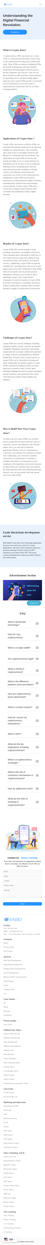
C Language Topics (11, 1071)
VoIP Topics (8, 1139)
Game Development (11, 973)
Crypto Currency (10, 1157)
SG (5, 1003)
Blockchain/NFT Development (15, 977)
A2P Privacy (8, 951)
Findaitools (8, 1015)
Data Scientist (9, 1054)
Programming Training (12, 1228)
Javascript (7, 1110)
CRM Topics (8, 1135)
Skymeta (7, 1011)
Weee (6, 1007)
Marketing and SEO (11, 1106)
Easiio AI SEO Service (12, 1034)
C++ (5, 993)
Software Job (9, 1050)
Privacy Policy (9, 947)
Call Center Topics (10, 1147)
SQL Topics (8, 1181)
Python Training (9, 1220)
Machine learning (10, 1118)
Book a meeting (29, 858)
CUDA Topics (8, 1173)
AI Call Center (9, 1093)
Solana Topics (9, 1079)
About (6, 943)
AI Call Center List (10, 1097)
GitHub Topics (9, 1075)
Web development (10, 1042)
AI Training (8, 1232)
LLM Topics (8, 1177)
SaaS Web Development (13, 965)
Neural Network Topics (12, 1161)
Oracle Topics (9, 1206)
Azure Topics (8, 1190)
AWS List (7, 1194)
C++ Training (8, 1224)
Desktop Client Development (14, 969)
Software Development (12, 1046)
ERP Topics (8, 1131)
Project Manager (10, 1058)
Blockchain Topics (10, 1169)
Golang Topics (9, 1067)
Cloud (6, 1122)
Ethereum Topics (10, 1198)
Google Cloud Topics (11, 1185)
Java (5, 1114)
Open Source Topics (11, 1143)
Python (6, 1127)
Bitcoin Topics (9, 1202)
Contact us (15, 32)
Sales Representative (12, 1063)
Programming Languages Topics (16, 1083)
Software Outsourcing (12, 1038)
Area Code (8, 1024)
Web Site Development (12, 960)
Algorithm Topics (10, 1165)
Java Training (9, 1215)
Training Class (9, 989)
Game (6, 985)
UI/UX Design (9, 981)
